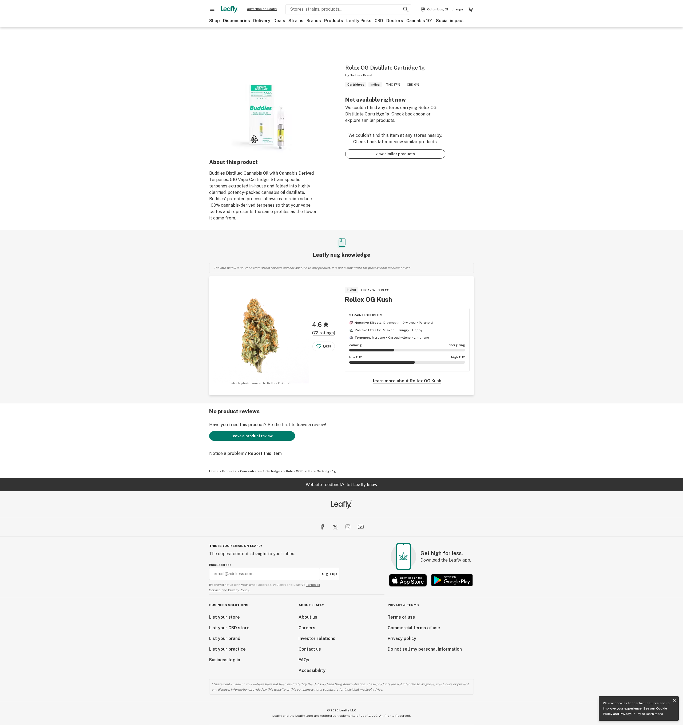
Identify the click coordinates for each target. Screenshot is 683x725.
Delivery (261, 20)
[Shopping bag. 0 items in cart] (470, 9)
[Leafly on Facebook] (322, 527)
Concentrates (251, 471)
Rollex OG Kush (368, 299)
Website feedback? (341, 484)
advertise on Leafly (262, 9)
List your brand (224, 638)
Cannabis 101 (419, 20)
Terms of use (401, 617)
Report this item (265, 453)
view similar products (395, 154)
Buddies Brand (361, 75)
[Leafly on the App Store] (408, 580)
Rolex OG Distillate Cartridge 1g (311, 471)
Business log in (224, 659)
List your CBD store (229, 627)
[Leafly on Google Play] (452, 580)
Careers (307, 627)
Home (214, 471)
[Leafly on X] (335, 527)
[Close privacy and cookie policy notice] (674, 700)
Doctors (394, 20)
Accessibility (312, 670)
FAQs (304, 659)
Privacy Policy (630, 714)
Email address (220, 565)
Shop (214, 20)
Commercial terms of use (414, 627)
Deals (279, 20)
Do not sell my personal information (425, 649)
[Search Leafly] (405, 9)
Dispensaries (236, 20)
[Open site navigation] (212, 9)
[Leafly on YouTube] (360, 527)
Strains (295, 20)
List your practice (227, 649)
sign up (329, 573)
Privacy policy (402, 638)
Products (333, 20)
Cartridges (273, 471)
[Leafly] (229, 9)
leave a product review (252, 436)
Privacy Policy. (239, 590)
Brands (314, 20)
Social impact (450, 20)
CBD (379, 20)
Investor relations (317, 638)
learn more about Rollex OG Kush (407, 380)
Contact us (310, 649)
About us (308, 617)
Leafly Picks (358, 20)
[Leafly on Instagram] (348, 527)
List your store (224, 617)
